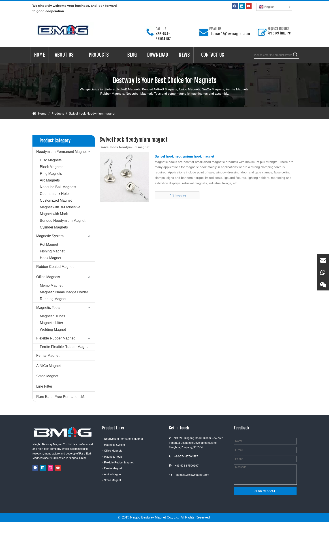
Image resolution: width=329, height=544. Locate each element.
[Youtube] (249, 6)
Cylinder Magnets (54, 227)
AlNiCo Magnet (48, 366)
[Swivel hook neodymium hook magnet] (124, 177)
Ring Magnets (51, 173)
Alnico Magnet (113, 474)
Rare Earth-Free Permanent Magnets (65, 397)
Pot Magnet (49, 244)
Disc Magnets (51, 160)
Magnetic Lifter (51, 323)
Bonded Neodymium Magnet (62, 220)
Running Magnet (53, 299)
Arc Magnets (50, 180)
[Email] (323, 259)
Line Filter (44, 386)
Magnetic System (50, 236)
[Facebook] (235, 6)
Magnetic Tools (48, 307)
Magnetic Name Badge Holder (64, 292)
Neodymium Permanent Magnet (61, 152)
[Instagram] (50, 468)
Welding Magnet (53, 329)
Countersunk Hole (54, 194)
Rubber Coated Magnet (54, 267)
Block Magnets (51, 167)
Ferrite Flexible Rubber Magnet (64, 347)
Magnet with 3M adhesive (60, 207)
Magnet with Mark (54, 214)
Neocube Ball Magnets (58, 187)
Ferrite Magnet (47, 355)
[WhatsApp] (323, 272)
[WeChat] (323, 284)
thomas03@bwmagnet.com (229, 34)
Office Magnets (48, 277)
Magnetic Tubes (52, 316)
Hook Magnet (50, 258)
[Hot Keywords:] (295, 55)
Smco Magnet (47, 376)
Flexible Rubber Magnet (55, 338)
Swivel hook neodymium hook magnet (184, 156)
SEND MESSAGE (265, 491)
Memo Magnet (51, 285)
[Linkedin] (242, 6)
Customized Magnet (56, 200)
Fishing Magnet (52, 251)
